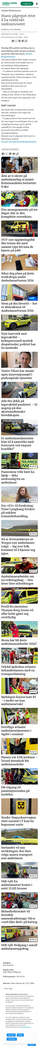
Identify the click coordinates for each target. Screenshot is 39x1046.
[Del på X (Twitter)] (16, 40)
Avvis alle (11, 1035)
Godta (20, 1035)
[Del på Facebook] (12, 40)
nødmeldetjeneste (10, 149)
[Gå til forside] (9, 4)
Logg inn (27, 4)
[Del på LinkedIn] (19, 40)
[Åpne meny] (36, 4)
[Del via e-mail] (22, 40)
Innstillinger (32, 1044)
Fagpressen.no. (26, 1027)
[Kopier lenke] (25, 40)
